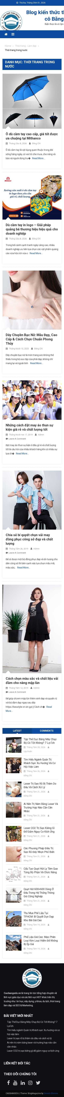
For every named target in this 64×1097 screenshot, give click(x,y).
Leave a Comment (17, 438)
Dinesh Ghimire (51, 1093)
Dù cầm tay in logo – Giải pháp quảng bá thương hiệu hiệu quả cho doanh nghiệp (32, 229)
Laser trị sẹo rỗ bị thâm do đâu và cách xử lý (40, 785)
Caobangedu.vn (12, 993)
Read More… (38, 158)
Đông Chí (36, 143)
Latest (17, 730)
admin (41, 434)
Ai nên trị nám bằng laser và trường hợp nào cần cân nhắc (41, 807)
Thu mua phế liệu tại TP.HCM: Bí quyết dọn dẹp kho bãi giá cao (39, 917)
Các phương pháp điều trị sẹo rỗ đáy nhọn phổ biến (39, 850)
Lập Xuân (28, 751)
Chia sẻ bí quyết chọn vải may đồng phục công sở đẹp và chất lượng (29, 539)
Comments (46, 730)
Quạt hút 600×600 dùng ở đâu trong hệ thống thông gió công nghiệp (39, 893)
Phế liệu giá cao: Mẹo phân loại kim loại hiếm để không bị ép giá (41, 940)
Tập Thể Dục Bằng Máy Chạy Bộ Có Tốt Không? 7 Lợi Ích (40, 741)
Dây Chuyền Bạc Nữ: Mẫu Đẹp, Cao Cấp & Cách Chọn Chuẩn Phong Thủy (31, 339)
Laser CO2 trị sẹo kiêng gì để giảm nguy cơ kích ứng (39, 829)
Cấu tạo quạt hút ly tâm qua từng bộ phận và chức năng (41, 870)
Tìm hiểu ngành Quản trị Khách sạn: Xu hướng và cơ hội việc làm (39, 763)
